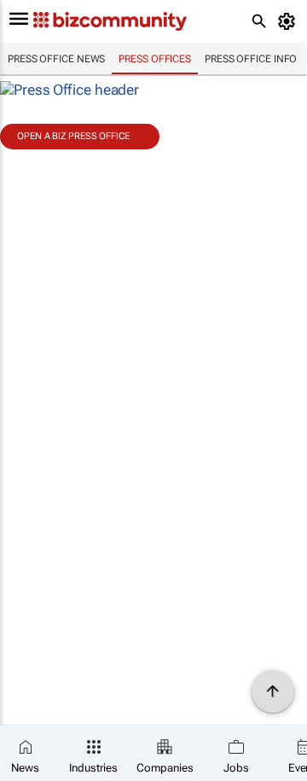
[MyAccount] (289, 21)
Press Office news (56, 59)
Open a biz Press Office (73, 136)
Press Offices (155, 59)
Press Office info (251, 59)
